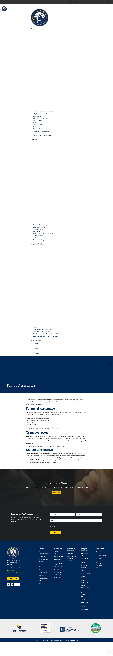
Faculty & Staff (37, 129)
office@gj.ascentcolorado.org (15, 573)
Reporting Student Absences (83, 594)
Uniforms (83, 606)
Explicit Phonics (38, 236)
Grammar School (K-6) (40, 225)
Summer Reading (38, 240)
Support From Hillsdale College (42, 135)
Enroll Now (70, 553)
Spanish (45, 460)
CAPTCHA (52, 526)
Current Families (35, 340)
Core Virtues (37, 116)
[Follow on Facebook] (8, 584)
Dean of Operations (58, 446)
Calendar (85, 2)
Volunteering (84, 609)
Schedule (56, 492)
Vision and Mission (44, 564)
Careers (92, 2)
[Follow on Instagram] (12, 584)
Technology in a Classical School (43, 233)
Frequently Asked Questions (41, 131)
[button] (72, 110)
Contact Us (13, 578)
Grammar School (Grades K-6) (42, 330)
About (32, 28)
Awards (35, 127)
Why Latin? (36, 231)
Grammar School (58, 556)
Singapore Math (38, 229)
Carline (83, 570)
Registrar (55, 428)
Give (40, 586)
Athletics (83, 563)
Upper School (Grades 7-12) (41, 332)
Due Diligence (99, 563)
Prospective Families (36, 244)
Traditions (36, 122)
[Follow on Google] (18, 584)
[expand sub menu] (43, 244)
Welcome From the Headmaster (43, 112)
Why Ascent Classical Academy (42, 114)
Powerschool (84, 590)
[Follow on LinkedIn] (15, 584)
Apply (35, 327)
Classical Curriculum (39, 223)
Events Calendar (85, 573)
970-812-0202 (11, 570)
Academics (33, 139)
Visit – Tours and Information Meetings (45, 336)
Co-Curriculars (37, 238)
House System (37, 125)
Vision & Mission (38, 120)
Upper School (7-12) (39, 227)
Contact (100, 2)
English (38, 460)
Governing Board (74, 2)
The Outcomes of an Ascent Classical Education (47, 334)
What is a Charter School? (41, 118)
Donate (107, 2)
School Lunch (84, 599)
